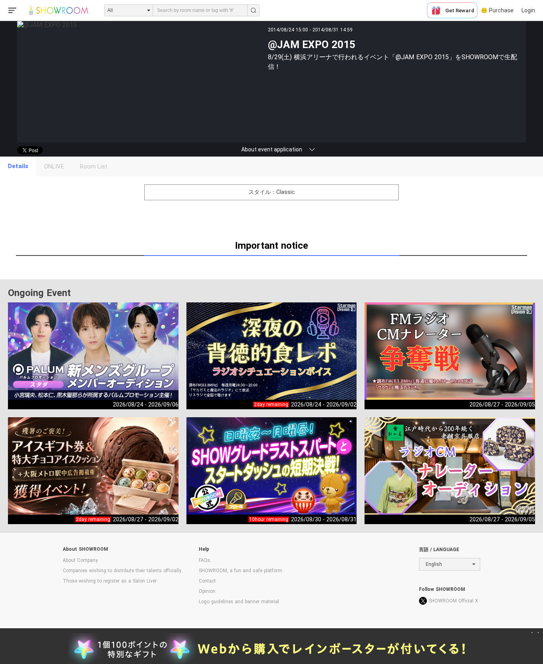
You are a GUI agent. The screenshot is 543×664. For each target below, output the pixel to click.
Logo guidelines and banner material (239, 601)
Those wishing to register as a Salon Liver (110, 581)
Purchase (501, 10)
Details (18, 166)
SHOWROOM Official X (453, 601)
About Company (80, 560)
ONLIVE (54, 166)
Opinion (207, 591)
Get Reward (459, 11)
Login (528, 10)
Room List (93, 166)
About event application (271, 149)
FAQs (204, 560)
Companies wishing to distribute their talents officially (122, 570)
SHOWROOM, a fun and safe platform (240, 570)
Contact (207, 581)
